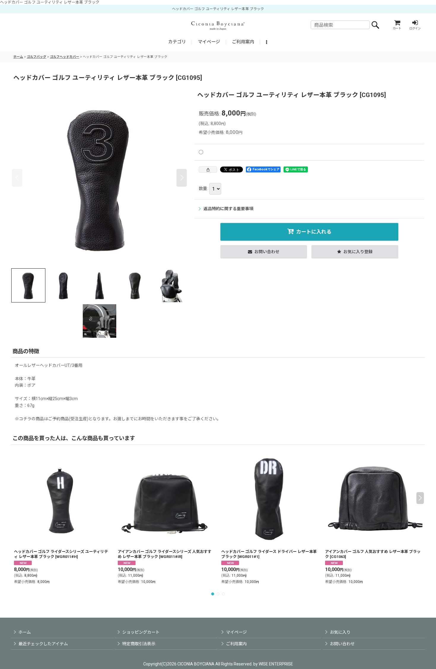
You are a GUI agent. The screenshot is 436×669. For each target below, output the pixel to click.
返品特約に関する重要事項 (228, 208)
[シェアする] (208, 169)
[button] (267, 42)
